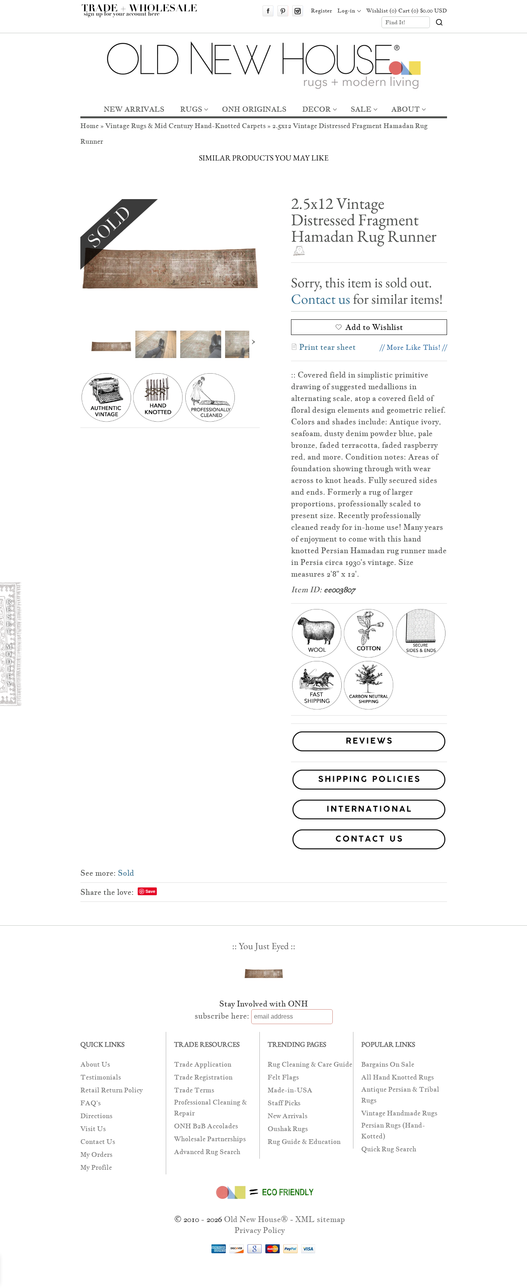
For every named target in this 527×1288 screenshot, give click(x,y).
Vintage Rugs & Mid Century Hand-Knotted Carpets (185, 126)
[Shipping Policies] (263, 781)
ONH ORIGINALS (254, 109)
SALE (361, 109)
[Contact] (263, 841)
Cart (422, 10)
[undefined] (170, 259)
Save (150, 891)
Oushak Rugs (288, 1129)
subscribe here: (222, 1016)
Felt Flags (283, 1077)
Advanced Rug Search (207, 1152)
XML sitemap (320, 1219)
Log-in (346, 10)
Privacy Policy (259, 1230)
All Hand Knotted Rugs (397, 1077)
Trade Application (202, 1064)
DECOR (316, 109)
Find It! (395, 22)
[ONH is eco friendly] (263, 1200)
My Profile (96, 1167)
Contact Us (97, 1142)
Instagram (297, 10)
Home (89, 126)
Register (321, 10)
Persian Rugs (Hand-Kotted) (393, 1130)
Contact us (320, 299)
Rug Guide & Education (304, 1142)
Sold (126, 873)
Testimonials (100, 1077)
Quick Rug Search (388, 1149)
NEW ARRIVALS (134, 109)
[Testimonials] (369, 752)
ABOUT (405, 109)
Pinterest (282, 10)
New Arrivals (287, 1116)
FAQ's (90, 1103)
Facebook (268, 10)
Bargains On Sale (387, 1064)
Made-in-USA (290, 1090)
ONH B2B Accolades (206, 1126)
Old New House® (256, 1219)
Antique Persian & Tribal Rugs (400, 1095)
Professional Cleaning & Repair (210, 1107)
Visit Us (93, 1129)
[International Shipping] (263, 811)
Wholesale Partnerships (210, 1139)
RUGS (191, 109)
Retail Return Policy (111, 1090)
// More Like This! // (413, 347)
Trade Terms (194, 1090)
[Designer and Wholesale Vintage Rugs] (143, 15)
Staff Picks (284, 1103)
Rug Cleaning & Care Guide (310, 1064)
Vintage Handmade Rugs (399, 1113)
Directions (96, 1116)
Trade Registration (203, 1077)
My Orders (96, 1155)
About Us (95, 1064)
